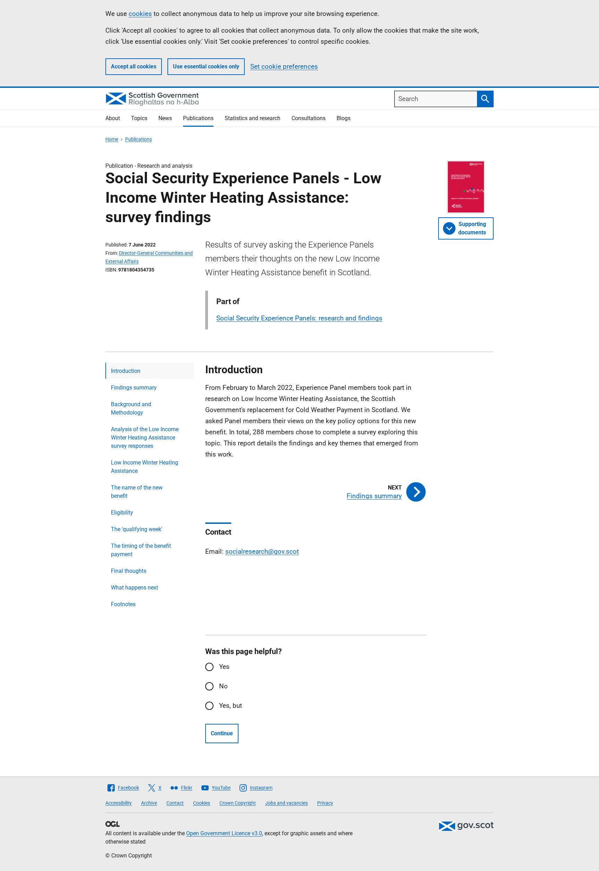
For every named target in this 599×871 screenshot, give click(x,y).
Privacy (325, 803)
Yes (224, 667)
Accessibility (118, 803)
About (112, 118)
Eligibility (122, 512)
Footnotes (123, 604)
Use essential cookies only (206, 66)
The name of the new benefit (137, 491)
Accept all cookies (133, 66)
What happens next (134, 587)
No (223, 686)
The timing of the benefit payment (141, 550)
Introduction (125, 371)
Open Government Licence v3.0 (224, 833)
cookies (140, 14)
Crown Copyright (237, 803)
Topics (139, 118)
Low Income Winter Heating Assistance (144, 466)
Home (111, 139)
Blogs (343, 118)
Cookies (201, 803)
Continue (222, 733)
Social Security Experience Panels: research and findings (299, 318)
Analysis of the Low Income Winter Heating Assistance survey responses (145, 437)
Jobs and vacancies (286, 803)
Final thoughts (128, 571)
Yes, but (230, 706)
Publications (198, 118)
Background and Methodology (131, 408)
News (165, 118)
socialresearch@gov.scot (262, 551)
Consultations (308, 118)
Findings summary (134, 387)
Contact (175, 803)
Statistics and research (252, 118)
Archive (149, 803)
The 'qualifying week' (136, 529)
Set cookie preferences (284, 66)
